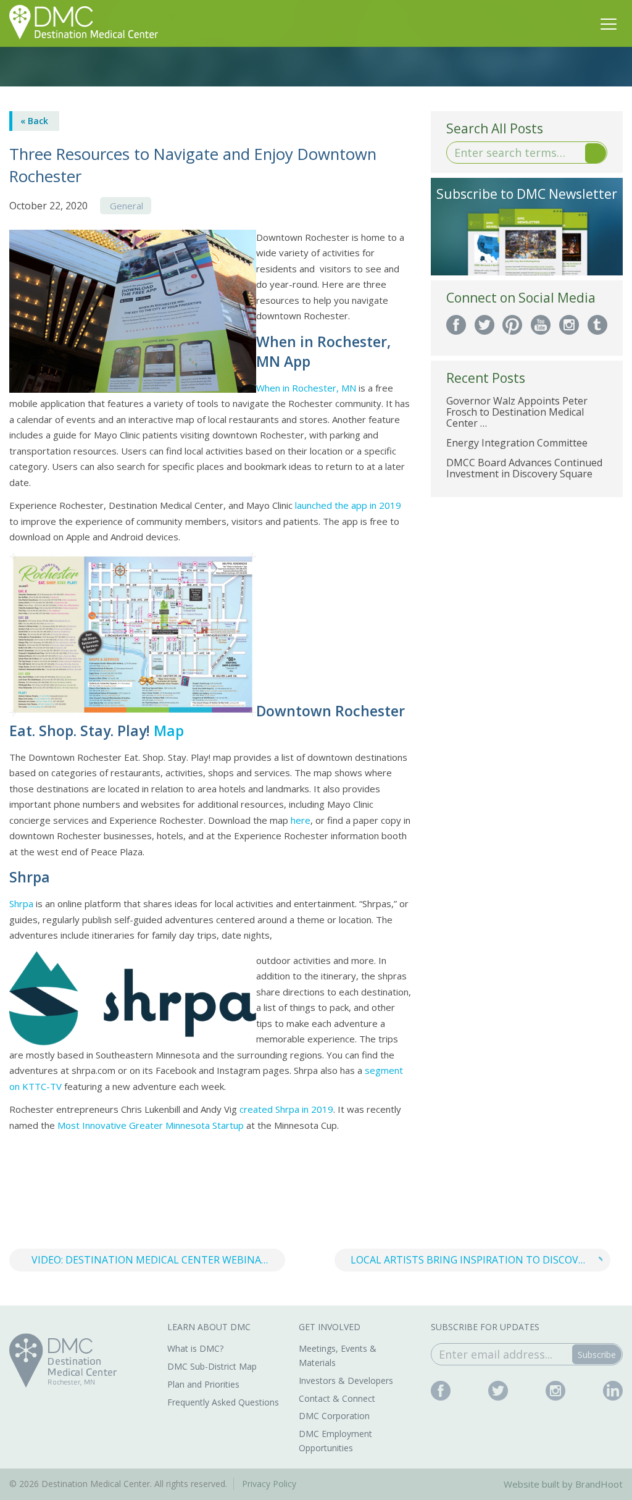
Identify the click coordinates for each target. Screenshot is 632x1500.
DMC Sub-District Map (212, 1366)
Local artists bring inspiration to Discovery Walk (480, 1260)
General (126, 205)
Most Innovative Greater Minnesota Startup (150, 1125)
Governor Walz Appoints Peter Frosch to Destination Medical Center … (517, 412)
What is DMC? (195, 1348)
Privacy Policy (269, 1484)
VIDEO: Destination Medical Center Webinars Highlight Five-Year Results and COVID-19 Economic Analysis (158, 1260)
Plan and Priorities (203, 1384)
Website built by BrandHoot (563, 1484)
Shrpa (21, 903)
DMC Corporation (334, 1416)
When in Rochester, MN (306, 388)
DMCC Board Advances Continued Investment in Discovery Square (524, 468)
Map (169, 730)
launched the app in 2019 (348, 505)
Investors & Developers (346, 1380)
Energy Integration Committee (517, 443)
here (300, 820)
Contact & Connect (337, 1398)
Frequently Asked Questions (223, 1402)
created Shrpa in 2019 (286, 1109)
